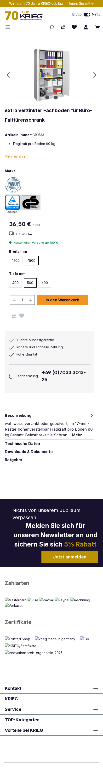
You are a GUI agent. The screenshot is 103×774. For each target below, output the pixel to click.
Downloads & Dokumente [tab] (29, 451)
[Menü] (9, 27)
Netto (96, 14)
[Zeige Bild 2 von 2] (56, 97)
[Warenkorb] (97, 27)
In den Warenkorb (62, 300)
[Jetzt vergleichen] (63, 27)
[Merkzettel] (74, 27)
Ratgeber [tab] (14, 459)
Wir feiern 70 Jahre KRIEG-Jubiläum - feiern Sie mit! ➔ (51, 3)
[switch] (87, 14)
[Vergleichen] (14, 316)
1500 (31, 260)
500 (30, 283)
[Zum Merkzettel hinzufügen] (21, 315)
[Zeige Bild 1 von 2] (47, 97)
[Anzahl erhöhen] (31, 300)
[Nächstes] (94, 75)
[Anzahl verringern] (14, 300)
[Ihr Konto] (86, 27)
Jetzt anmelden (69, 556)
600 (45, 283)
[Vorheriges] (8, 75)
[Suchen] (51, 27)
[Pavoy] (21, 185)
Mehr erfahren (16, 156)
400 (15, 283)
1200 (16, 260)
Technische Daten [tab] (22, 443)
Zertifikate (18, 622)
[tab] (49, 425)
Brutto (77, 14)
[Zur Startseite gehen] (30, 15)
